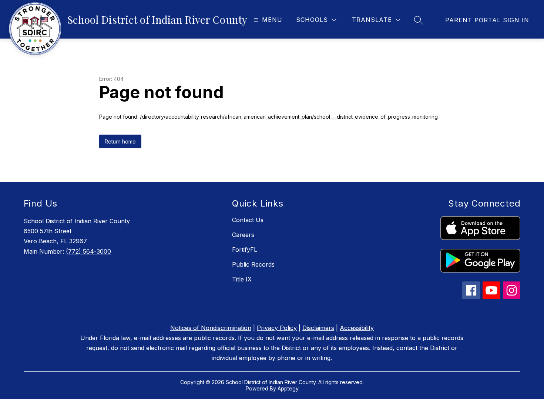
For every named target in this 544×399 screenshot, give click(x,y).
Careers (243, 234)
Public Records (253, 264)
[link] (487, 20)
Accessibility (357, 328)
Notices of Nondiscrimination (210, 328)
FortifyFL (244, 249)
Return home (120, 141)
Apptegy (288, 388)
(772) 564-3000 (88, 251)
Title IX (242, 279)
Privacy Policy (277, 328)
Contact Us (247, 220)
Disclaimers (318, 328)
